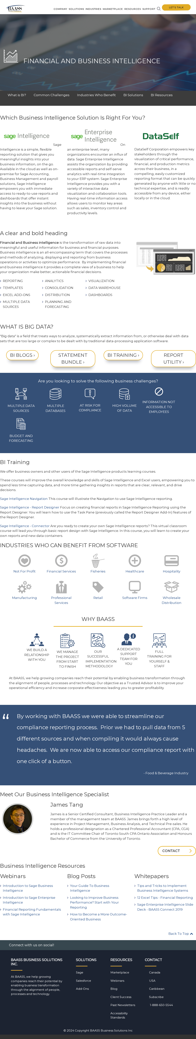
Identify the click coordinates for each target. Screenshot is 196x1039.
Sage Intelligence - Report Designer (29, 507)
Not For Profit (24, 571)
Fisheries (98, 571)
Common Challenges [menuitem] (51, 95)
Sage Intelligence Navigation (24, 499)
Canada (154, 972)
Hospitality (171, 571)
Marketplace (113, 8)
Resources (132, 8)
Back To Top (179, 934)
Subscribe (156, 997)
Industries (93, 8)
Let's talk (176, 7)
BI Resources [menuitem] (162, 95)
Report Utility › (173, 358)
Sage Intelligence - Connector (25, 526)
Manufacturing (24, 598)
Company (60, 8)
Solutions (76, 8)
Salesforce (83, 980)
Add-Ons (82, 989)
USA (152, 980)
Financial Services (61, 571)
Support (148, 8)
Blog (113, 989)
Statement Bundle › (72, 358)
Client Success (120, 997)
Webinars (117, 980)
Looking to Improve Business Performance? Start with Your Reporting (94, 902)
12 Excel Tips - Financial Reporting (165, 898)
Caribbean (156, 989)
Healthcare (135, 571)
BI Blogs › (22, 355)
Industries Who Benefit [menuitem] (96, 95)
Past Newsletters (122, 1005)
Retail (98, 598)
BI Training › (123, 355)
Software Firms (134, 598)
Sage (79, 972)
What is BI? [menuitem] (17, 95)
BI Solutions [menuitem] (133, 95)
